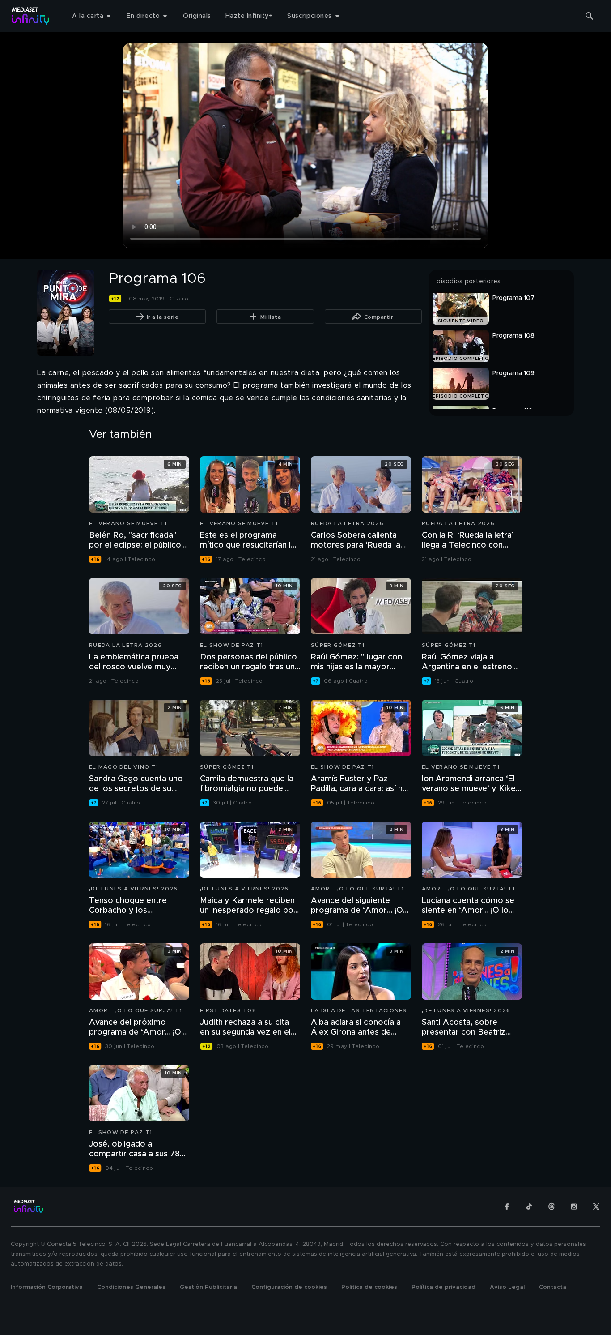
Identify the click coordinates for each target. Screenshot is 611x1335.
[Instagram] (574, 1206)
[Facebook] (507, 1206)
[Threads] (551, 1206)
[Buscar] (589, 16)
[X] (596, 1206)
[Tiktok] (529, 1206)
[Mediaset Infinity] (31, 16)
